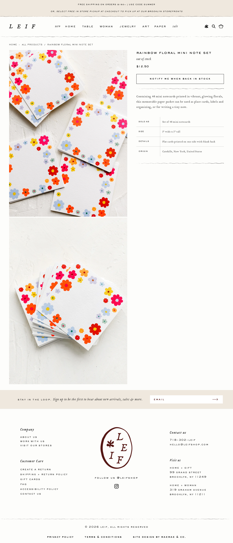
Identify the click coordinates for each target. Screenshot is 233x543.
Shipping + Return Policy (44, 474)
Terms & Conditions (103, 537)
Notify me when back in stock (180, 78)
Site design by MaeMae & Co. (159, 537)
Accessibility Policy (39, 489)
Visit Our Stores (36, 445)
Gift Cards (30, 479)
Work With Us (32, 441)
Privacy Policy (60, 537)
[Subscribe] (217, 399)
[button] (73, 26)
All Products (32, 45)
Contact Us (30, 494)
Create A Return (35, 469)
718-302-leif (183, 440)
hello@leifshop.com (189, 444)
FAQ (23, 484)
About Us (28, 437)
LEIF (104, 527)
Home (13, 45)
